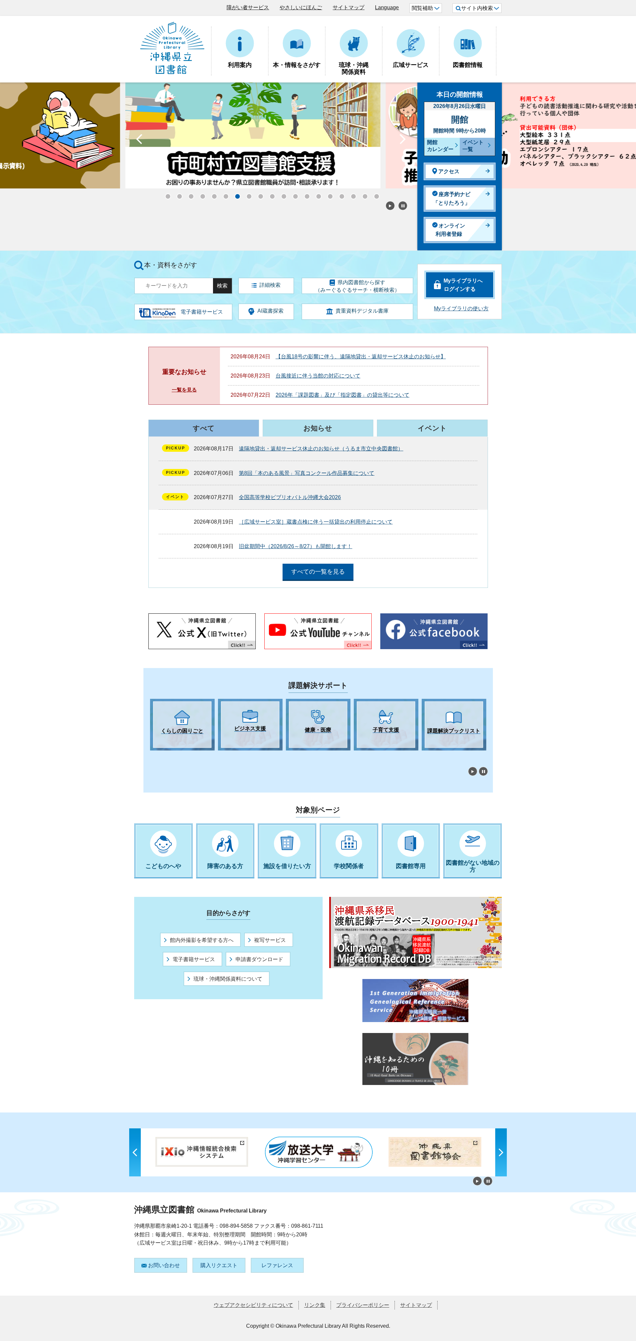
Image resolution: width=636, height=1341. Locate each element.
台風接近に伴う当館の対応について (318, 376)
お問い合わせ (164, 1265)
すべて (204, 428)
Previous (139, 141)
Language (387, 7)
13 (304, 194)
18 (362, 194)
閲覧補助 (422, 8)
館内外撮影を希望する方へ (202, 940)
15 (328, 194)
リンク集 (314, 1305)
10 (270, 194)
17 (351, 194)
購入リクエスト (219, 1265)
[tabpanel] (182, 724)
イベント (432, 428)
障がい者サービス (248, 7)
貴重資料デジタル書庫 (362, 311)
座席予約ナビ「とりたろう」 (451, 198)
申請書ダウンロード (259, 959)
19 (374, 194)
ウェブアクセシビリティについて (253, 1305)
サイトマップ (348, 7)
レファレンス (277, 1265)
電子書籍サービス (194, 959)
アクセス (448, 171)
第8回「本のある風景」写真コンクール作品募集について (306, 473)
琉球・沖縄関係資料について (227, 979)
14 (316, 194)
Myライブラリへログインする (463, 285)
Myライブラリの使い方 (461, 308)
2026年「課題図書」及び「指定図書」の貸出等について (342, 395)
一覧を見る (184, 389)
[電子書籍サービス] (157, 310)
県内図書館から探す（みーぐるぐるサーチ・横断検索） (357, 286)
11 (281, 194)
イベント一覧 (473, 145)
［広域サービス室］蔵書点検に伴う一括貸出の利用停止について (316, 522)
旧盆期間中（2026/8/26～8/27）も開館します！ (295, 546)
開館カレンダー (440, 145)
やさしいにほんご (301, 7)
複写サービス (270, 940)
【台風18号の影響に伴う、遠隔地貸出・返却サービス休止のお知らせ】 (361, 356)
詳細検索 (270, 285)
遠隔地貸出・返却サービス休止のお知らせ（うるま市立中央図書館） (321, 448)
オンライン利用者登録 (450, 230)
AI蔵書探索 (270, 311)
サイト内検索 (477, 8)
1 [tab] (153, 756)
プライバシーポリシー (362, 1305)
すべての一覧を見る (318, 571)
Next (402, 141)
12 (293, 194)
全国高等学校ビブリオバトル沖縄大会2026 (290, 497)
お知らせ (317, 428)
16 (339, 194)
